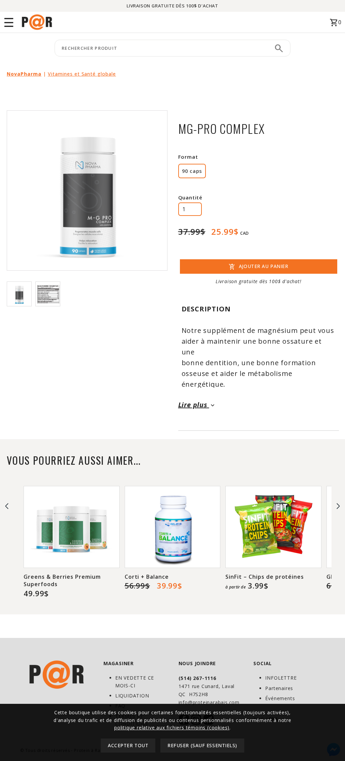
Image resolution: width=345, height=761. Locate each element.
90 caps (192, 170)
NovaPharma (24, 74)
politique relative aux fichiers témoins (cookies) (171, 727)
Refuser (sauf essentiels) (202, 745)
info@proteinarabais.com (209, 702)
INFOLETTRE (280, 678)
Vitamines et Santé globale (82, 74)
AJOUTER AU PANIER (258, 267)
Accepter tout (128, 745)
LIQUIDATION (132, 695)
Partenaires (279, 688)
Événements (280, 698)
